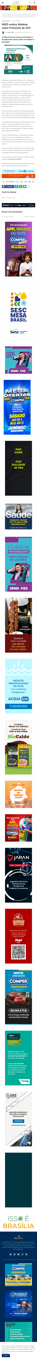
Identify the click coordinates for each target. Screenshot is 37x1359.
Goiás (21, 181)
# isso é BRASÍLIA (15, 21)
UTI (33, 181)
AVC (17, 181)
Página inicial (5, 21)
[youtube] (18, 1254)
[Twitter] (16, 186)
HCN (25, 181)
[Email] (24, 186)
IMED (29, 181)
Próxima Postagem (29, 216)
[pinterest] (26, 1254)
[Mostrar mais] (28, 186)
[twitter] (14, 1254)
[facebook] (10, 1254)
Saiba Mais (5, 1353)
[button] (2, 2)
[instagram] (22, 1254)
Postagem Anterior (8, 216)
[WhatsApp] (20, 186)
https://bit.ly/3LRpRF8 (14, 159)
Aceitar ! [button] (6, 1355)
